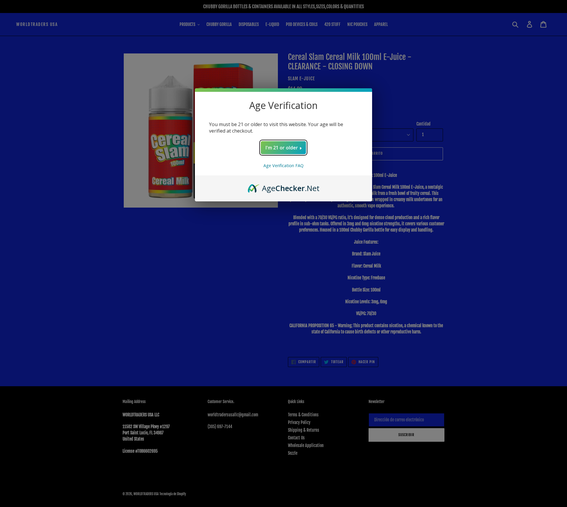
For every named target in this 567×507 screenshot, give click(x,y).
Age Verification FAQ (283, 165)
